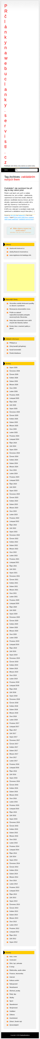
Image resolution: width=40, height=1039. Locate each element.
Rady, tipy (12, 994)
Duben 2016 (13, 791)
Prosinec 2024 (14, 436)
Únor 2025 (13, 429)
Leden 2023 (13, 514)
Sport (11, 1001)
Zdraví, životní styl (15, 1021)
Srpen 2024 (13, 449)
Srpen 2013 (13, 901)
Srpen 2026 (13, 367)
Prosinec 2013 (14, 887)
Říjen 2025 (13, 402)
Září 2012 (12, 938)
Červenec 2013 (14, 904)
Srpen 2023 (13, 490)
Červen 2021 (13, 579)
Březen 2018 (13, 713)
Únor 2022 (13, 552)
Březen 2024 (13, 466)
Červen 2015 (13, 826)
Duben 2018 (13, 709)
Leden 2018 (13, 720)
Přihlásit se (13, 343)
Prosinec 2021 (14, 559)
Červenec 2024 (14, 453)
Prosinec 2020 (14, 600)
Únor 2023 (13, 511)
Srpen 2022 (13, 532)
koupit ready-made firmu (21, 217)
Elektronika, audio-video (17, 970)
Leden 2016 (13, 802)
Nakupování (13, 984)
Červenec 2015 (14, 822)
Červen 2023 (13, 497)
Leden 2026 (13, 391)
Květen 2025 (13, 419)
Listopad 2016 (14, 767)
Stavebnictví (13, 1004)
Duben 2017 (13, 750)
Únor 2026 (13, 388)
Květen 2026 (13, 378)
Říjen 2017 (13, 730)
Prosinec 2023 (14, 477)
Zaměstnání (13, 1018)
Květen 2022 (13, 542)
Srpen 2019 (13, 655)
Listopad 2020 (14, 603)
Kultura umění (14, 980)
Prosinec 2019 (14, 641)
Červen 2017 (13, 744)
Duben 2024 (13, 463)
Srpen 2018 (13, 696)
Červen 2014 (13, 867)
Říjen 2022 (13, 525)
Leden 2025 (13, 432)
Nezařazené (13, 987)
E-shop (11, 967)
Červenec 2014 (14, 863)
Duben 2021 (13, 586)
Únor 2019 (13, 675)
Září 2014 (12, 856)
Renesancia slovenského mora (19, 309)
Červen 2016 (13, 785)
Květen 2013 (13, 911)
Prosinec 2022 (14, 518)
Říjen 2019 (13, 648)
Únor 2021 (13, 593)
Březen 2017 (13, 754)
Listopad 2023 (14, 480)
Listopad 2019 (14, 644)
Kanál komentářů (15, 350)
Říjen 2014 (13, 853)
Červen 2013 (13, 908)
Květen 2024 (13, 460)
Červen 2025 (13, 415)
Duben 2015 (13, 832)
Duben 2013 (13, 915)
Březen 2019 (13, 672)
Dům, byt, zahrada (15, 963)
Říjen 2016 (13, 771)
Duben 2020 (13, 627)
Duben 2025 (13, 422)
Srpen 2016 (13, 778)
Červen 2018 (13, 703)
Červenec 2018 (14, 699)
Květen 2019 (13, 665)
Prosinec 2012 (14, 928)
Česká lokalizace (15, 353)
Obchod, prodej (14, 991)
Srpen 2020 (13, 614)
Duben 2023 (13, 504)
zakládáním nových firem (26, 219)
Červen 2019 (13, 661)
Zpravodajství (14, 1025)
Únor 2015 (13, 839)
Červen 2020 (13, 620)
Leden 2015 (13, 843)
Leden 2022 (13, 555)
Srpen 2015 (13, 819)
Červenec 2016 (14, 781)
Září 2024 (12, 446)
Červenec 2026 (14, 371)
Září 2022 (12, 528)
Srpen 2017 (13, 737)
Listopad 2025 (14, 398)
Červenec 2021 (14, 576)
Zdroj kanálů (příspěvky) (17, 346)
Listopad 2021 (14, 562)
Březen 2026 (13, 384)
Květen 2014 (13, 870)
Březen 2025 (13, 425)
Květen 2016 (13, 788)
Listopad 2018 (14, 685)
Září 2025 (12, 405)
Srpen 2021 (13, 573)
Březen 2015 (13, 836)
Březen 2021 (13, 590)
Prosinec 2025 (14, 395)
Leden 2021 (13, 596)
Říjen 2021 (13, 566)
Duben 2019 (13, 668)
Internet (12, 977)
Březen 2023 (13, 508)
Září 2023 (12, 487)
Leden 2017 (13, 761)
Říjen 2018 (13, 689)
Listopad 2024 (14, 439)
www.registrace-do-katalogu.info (20, 255)
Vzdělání (12, 1011)
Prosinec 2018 (14, 682)
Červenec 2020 (14, 617)
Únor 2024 (13, 470)
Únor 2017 (13, 757)
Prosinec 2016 (14, 764)
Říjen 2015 (13, 812)
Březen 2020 (13, 631)
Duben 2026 (13, 381)
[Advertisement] (20, 277)
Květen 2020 (13, 624)
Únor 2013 (13, 921)
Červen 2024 (13, 456)
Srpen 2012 (13, 942)
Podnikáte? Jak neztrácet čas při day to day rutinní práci (18, 189)
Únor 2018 (13, 716)
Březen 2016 (13, 795)
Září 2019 (12, 651)
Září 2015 (12, 815)
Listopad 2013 (14, 891)
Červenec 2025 (14, 412)
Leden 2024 (13, 473)
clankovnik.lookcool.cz (16, 248)
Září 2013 (12, 897)
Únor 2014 (13, 880)
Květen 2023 (13, 501)
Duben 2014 (13, 874)
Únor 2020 (13, 634)
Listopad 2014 (14, 850)
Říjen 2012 (13, 935)
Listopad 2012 (14, 932)
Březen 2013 (13, 918)
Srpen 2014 (13, 860)
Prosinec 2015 (14, 805)
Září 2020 (12, 610)
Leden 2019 (13, 679)
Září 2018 (12, 692)
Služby (6, 217)
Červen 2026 (13, 374)
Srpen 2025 (13, 408)
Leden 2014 (13, 884)
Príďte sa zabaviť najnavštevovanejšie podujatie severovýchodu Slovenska (19, 315)
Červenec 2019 (14, 658)
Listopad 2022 (14, 521)
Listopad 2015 (14, 808)
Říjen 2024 (13, 443)
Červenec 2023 (14, 494)
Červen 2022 (13, 538)
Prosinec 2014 (14, 846)
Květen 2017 (13, 747)
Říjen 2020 (13, 607)
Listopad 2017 (14, 726)
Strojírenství (13, 1008)
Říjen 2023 (13, 484)
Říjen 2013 (13, 894)
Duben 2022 (13, 545)
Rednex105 (21, 215)
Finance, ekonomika (16, 973)
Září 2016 (12, 774)
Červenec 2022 (14, 535)
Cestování (12, 960)
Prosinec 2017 (14, 723)
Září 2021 (12, 569)
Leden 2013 (13, 925)
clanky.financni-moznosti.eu (18, 252)
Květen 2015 (13, 829)
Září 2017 (12, 733)
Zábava (12, 1014)
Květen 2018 (13, 706)
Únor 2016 (13, 798)
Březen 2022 (13, 549)
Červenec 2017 (14, 740)
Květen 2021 (13, 583)
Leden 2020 (13, 637)
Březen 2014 (13, 877)
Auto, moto (13, 956)
